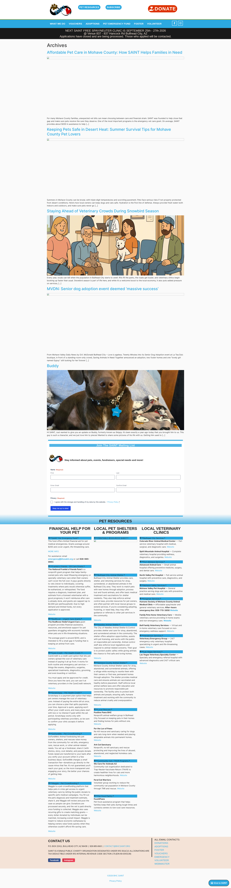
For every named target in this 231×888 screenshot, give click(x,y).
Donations (161, 843)
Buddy (53, 365)
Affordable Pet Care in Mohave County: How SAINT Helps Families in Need (114, 52)
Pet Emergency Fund (116, 23)
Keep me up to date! (61, 508)
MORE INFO (53, 551)
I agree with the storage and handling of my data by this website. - (87, 502)
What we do (57, 23)
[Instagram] (180, 23)
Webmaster (162, 864)
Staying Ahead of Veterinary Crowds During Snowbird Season (103, 211)
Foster (139, 23)
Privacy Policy (113, 502)
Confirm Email (121, 485)
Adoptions (92, 23)
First (52, 473)
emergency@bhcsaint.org (60, 559)
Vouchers (75, 23)
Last (117, 473)
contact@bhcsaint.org (117, 846)
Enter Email (55, 485)
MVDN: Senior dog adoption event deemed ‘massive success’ (102, 288)
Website (51, 614)
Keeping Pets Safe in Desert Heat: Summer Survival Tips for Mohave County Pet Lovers (109, 131)
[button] (54, 860)
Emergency (162, 857)
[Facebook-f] (174, 23)
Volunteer (154, 23)
